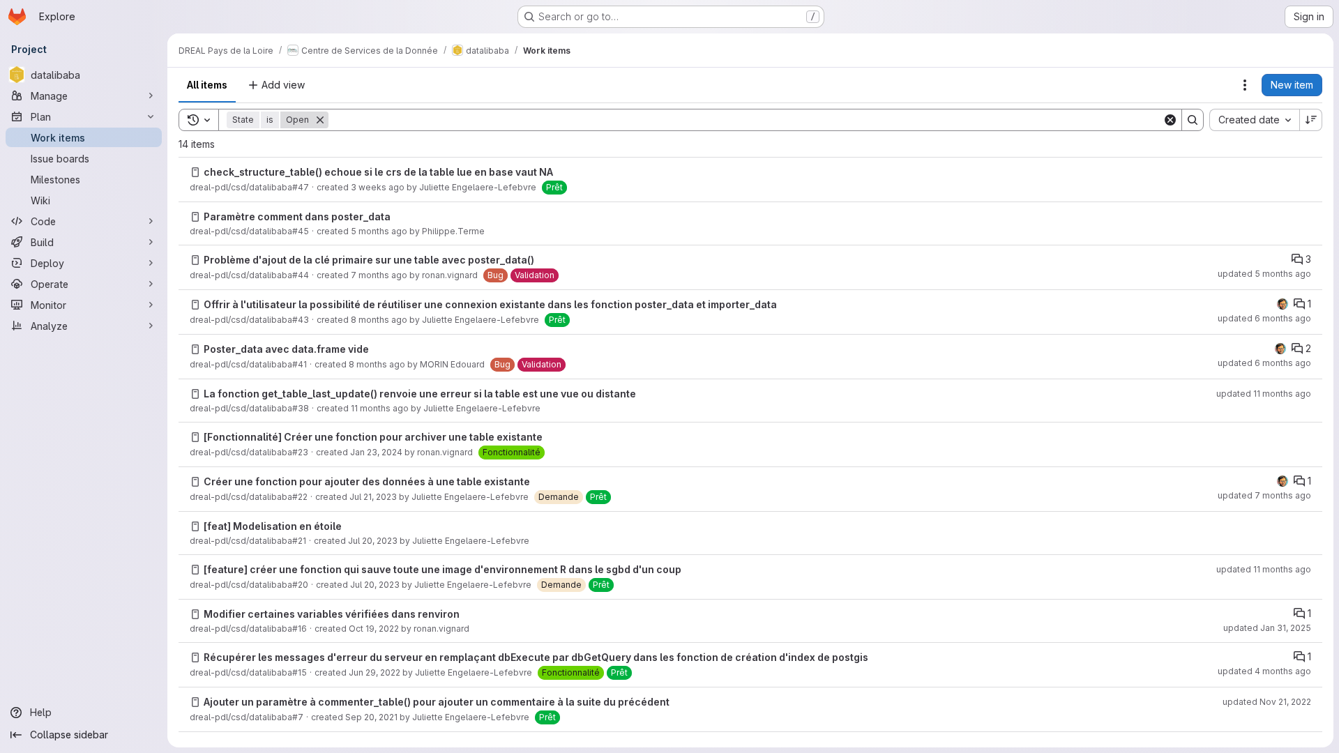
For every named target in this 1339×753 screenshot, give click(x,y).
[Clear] (1170, 120)
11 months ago (380, 408)
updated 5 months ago (1264, 273)
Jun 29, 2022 (374, 672)
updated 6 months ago (1264, 318)
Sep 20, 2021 (371, 717)
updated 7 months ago (1264, 495)
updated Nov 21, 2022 (1267, 702)
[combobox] (1254, 120)
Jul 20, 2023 (373, 540)
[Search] (1192, 120)
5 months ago (379, 231)
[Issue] (195, 172)
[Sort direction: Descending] (1311, 120)
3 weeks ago (377, 187)
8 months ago (379, 319)
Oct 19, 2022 (374, 628)
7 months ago (379, 275)
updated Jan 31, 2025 (1267, 628)
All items (207, 85)
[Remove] (320, 120)
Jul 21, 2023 (373, 497)
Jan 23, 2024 (376, 452)
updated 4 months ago (1264, 671)
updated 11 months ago (1263, 393)
